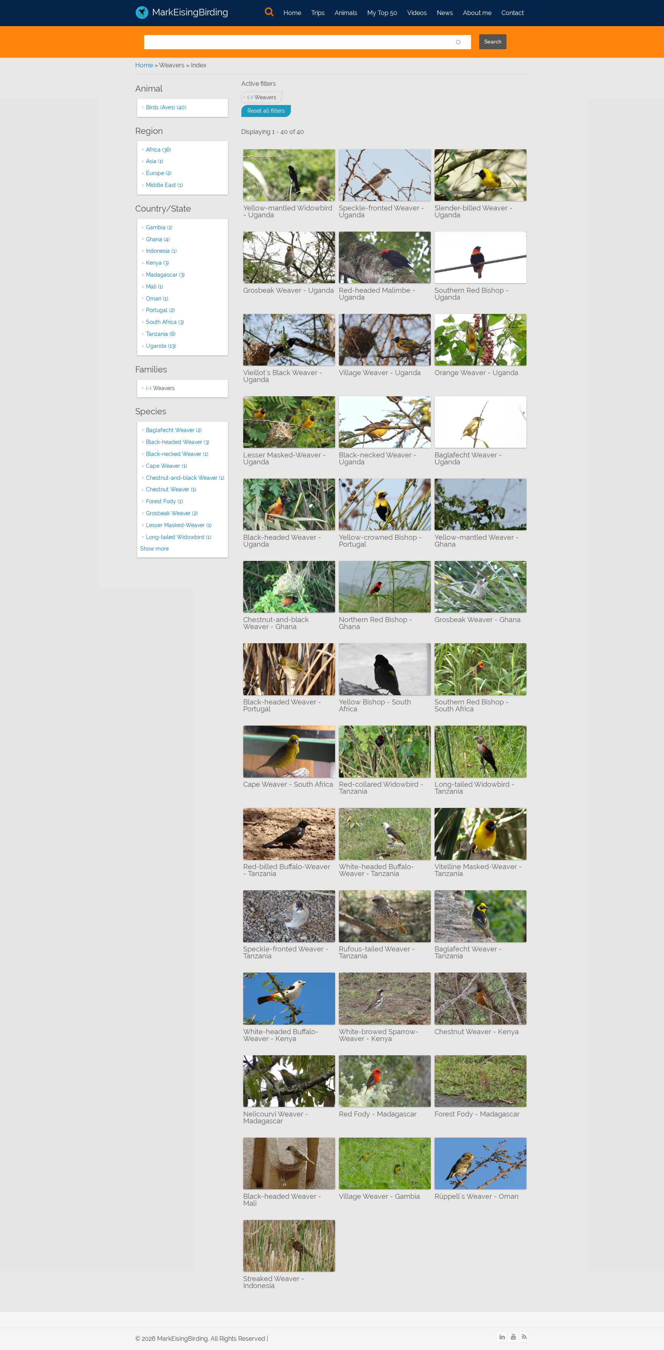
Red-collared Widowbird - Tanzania (381, 787)
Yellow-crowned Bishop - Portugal (380, 540)
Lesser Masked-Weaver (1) (179, 525)
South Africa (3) (165, 322)
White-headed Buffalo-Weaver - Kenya (281, 1035)
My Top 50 (382, 13)
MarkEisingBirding (190, 12)
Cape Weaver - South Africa (288, 784)
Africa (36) (158, 150)
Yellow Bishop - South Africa (375, 705)
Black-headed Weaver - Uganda (282, 540)
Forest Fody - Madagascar (477, 1114)
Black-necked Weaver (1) (177, 454)
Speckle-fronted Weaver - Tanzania (286, 952)
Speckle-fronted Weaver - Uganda (381, 211)
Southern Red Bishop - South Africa (472, 705)
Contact (512, 13)
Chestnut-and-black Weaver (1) (185, 478)
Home (292, 13)
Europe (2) (158, 173)
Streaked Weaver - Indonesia (273, 1282)
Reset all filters (266, 111)
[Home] (142, 12)
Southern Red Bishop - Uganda (472, 293)
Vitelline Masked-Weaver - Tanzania (478, 870)
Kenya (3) (157, 263)
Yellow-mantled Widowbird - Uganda (287, 211)
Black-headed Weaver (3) (177, 442)
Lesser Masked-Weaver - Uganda (284, 458)
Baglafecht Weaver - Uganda (468, 458)
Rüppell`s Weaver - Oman (477, 1196)
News (445, 13)
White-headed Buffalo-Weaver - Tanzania (376, 870)
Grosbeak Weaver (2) (172, 513)
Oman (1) (157, 298)
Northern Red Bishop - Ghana (375, 623)
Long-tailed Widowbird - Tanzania (475, 787)
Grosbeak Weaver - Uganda (288, 290)
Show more (154, 549)
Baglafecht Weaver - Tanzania (468, 952)
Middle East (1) (164, 185)
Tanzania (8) (161, 334)
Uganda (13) (161, 346)
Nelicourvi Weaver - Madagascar (275, 1117)
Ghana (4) (158, 239)
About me (477, 13)
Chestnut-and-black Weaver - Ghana (276, 623)
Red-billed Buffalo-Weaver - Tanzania (286, 870)
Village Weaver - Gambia (379, 1196)
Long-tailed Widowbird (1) (178, 537)
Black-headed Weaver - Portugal (282, 705)
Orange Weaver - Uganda (476, 373)
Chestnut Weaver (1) (171, 489)
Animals (346, 13)
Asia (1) (154, 161)
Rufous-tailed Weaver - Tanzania (377, 952)
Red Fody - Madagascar (378, 1114)
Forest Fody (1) (164, 501)
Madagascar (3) (165, 275)
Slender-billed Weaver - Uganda (474, 211)
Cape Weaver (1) (166, 466)
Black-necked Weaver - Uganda (378, 458)
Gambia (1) (159, 227)
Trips (318, 13)
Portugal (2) (160, 310)
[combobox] (307, 42)
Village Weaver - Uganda (380, 373)
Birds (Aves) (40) (166, 107)
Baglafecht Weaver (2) (174, 430)
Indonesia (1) (161, 251)
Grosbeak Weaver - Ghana (478, 620)
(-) (250, 97)
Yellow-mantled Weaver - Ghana (477, 540)
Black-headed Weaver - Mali (282, 1199)
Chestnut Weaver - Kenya (477, 1032)
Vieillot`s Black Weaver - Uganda (282, 376)
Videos (417, 13)
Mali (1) (154, 287)
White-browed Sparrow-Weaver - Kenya (378, 1035)
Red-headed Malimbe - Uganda (377, 293)
